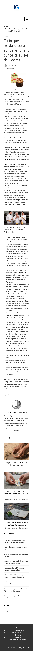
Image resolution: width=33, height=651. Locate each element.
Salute (6, 36)
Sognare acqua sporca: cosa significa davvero (16, 464)
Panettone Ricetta (10, 164)
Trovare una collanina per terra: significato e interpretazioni (16, 524)
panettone (8, 395)
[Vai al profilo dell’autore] (16, 405)
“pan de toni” (23, 273)
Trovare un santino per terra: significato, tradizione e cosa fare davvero (16, 493)
